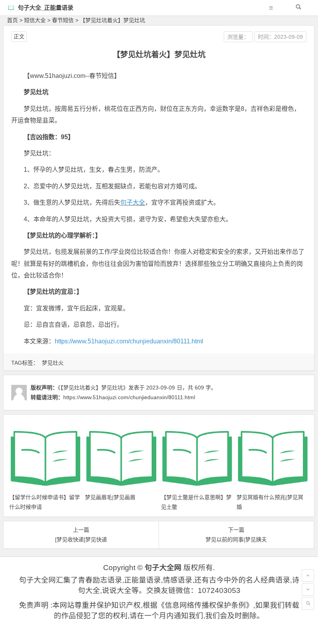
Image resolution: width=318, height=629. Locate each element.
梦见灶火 (53, 363)
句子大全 (132, 202)
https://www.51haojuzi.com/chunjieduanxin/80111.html (129, 341)
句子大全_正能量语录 (45, 7)
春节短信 (63, 20)
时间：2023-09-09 (280, 37)
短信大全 (35, 20)
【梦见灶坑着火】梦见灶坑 (112, 20)
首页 (12, 20)
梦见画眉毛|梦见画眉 (110, 497)
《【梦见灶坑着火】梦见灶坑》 (93, 387)
